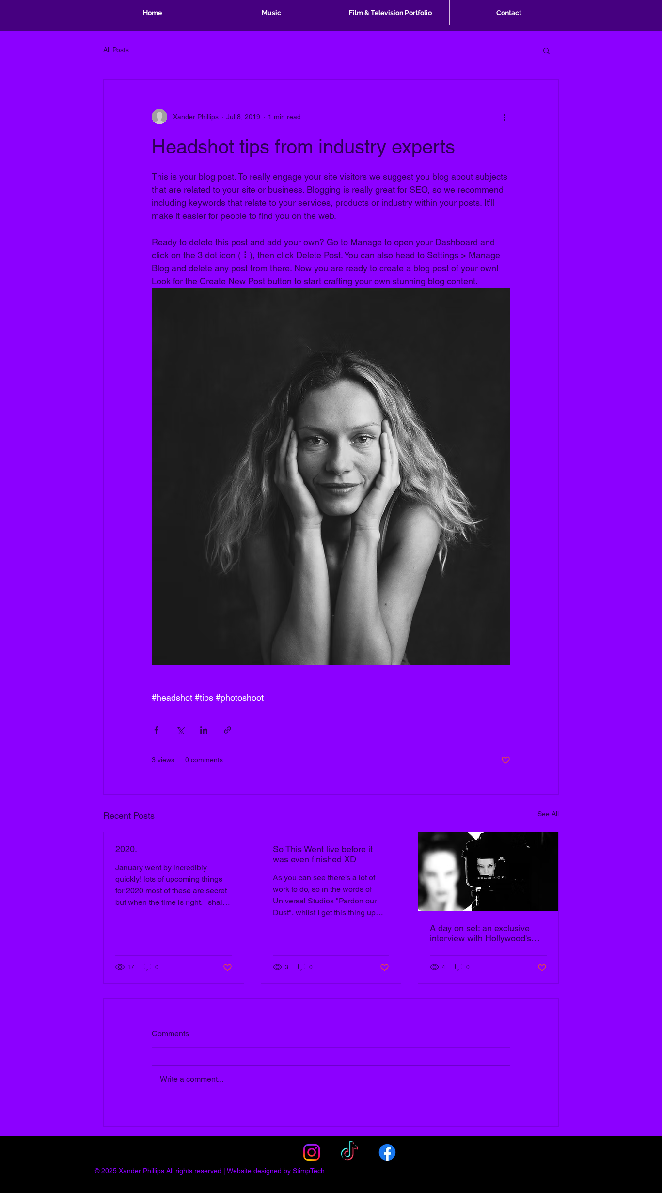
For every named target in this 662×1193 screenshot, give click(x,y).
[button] (546, 50)
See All (548, 814)
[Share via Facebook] (156, 729)
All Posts (116, 50)
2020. (126, 849)
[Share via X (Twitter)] (180, 729)
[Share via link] (227, 729)
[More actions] (504, 116)
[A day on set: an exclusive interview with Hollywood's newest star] (488, 871)
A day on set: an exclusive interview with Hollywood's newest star (480, 933)
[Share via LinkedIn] (203, 729)
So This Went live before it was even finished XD (323, 854)
